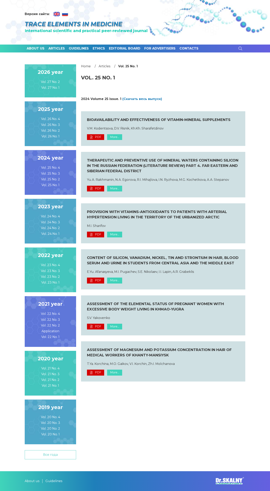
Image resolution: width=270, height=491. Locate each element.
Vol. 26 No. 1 (50, 136)
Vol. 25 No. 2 (50, 179)
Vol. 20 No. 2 (50, 428)
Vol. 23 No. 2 (50, 277)
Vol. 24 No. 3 (50, 222)
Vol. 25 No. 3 (50, 173)
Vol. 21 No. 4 (50, 368)
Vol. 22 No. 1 (50, 337)
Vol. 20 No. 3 (50, 423)
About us (35, 48)
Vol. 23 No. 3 (50, 271)
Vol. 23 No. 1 (50, 282)
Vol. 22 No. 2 (50, 325)
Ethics (99, 48)
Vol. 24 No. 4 (50, 216)
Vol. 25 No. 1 (50, 185)
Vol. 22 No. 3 (50, 320)
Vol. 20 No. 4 (50, 417)
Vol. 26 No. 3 (50, 125)
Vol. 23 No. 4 (50, 265)
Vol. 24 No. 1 (50, 234)
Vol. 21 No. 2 (50, 380)
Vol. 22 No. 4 (50, 314)
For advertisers (160, 48)
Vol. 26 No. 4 (50, 119)
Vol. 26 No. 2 (50, 130)
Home (86, 66)
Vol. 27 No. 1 (50, 87)
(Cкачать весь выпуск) (142, 99)
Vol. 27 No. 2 (50, 82)
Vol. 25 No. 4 (50, 167)
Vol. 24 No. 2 (50, 228)
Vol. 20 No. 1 (50, 434)
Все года (50, 455)
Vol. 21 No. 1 (50, 385)
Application (50, 331)
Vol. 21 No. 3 (50, 374)
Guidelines (79, 48)
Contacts (188, 48)
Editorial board (124, 48)
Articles (56, 48)
